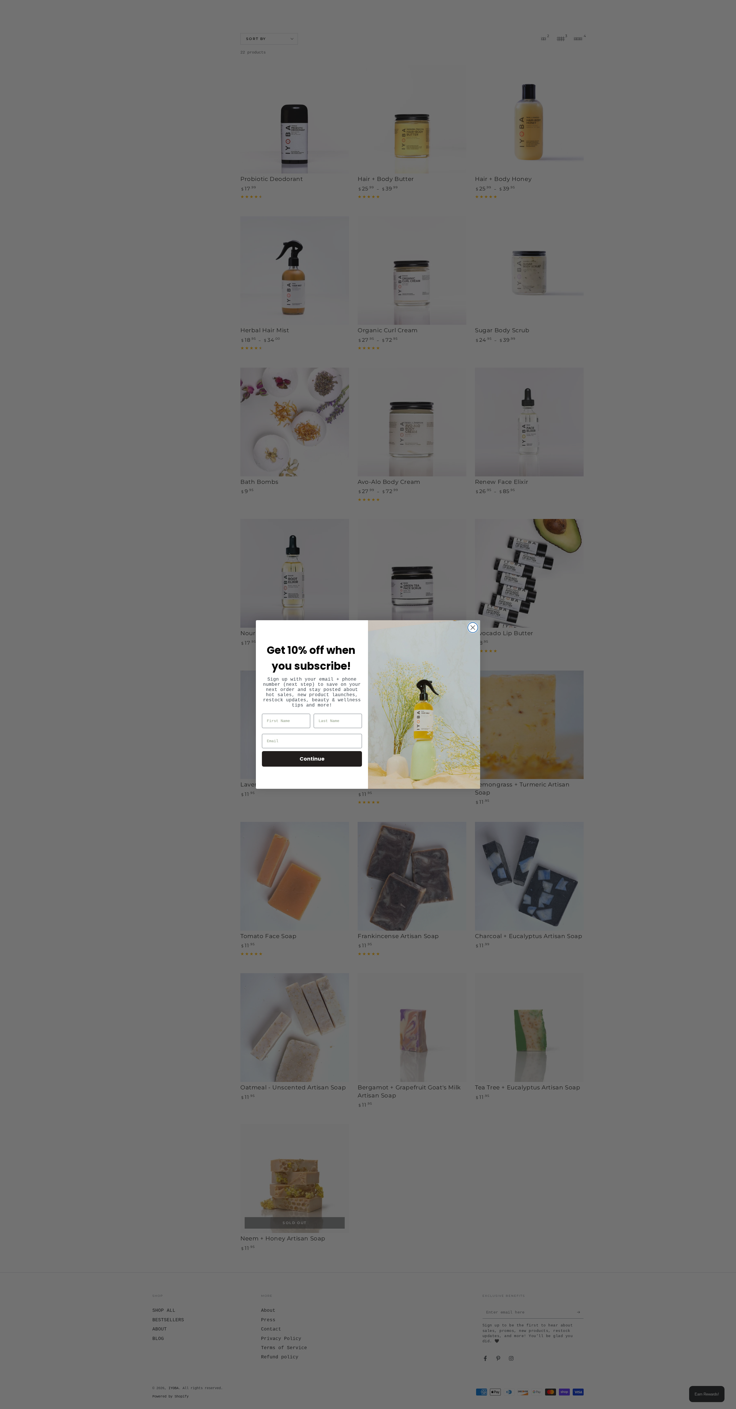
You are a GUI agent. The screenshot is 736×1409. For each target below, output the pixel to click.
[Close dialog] (473, 628)
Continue (312, 758)
